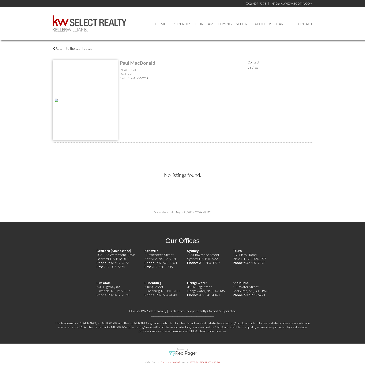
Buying (225, 24)
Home (160, 24)
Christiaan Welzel (170, 362)
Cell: (123, 78)
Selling (243, 24)
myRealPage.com (182, 353)
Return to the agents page (74, 48)
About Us (263, 24)
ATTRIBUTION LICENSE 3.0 (204, 362)
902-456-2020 (137, 78)
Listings (253, 67)
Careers (283, 24)
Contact (304, 24)
